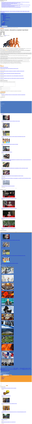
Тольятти (21, 369)
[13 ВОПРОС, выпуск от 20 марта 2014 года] (16, 302)
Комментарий (1, 86)
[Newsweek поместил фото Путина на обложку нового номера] (17, 117)
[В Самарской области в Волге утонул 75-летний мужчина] (16, 324)
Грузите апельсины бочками (6, 20)
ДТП (19, 368)
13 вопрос (4, 22)
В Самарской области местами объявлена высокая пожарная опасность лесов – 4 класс (11, 5)
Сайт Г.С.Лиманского (9, 375)
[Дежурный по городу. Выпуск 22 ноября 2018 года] (17, 194)
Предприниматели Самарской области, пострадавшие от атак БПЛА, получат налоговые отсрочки (16, 178)
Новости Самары (3, 377)
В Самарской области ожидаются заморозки (6, 4)
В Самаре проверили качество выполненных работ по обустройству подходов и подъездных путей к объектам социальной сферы (15, 6)
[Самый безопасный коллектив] (17, 392)
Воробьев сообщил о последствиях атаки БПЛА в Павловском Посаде (10, 73)
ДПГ (15, 368)
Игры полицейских (4, 419)
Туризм (3, 19)
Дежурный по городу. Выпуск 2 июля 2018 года (8, 218)
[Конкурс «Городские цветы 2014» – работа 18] (16, 339)
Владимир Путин (7, 368)
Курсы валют (3, 128)
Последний (3, 114)
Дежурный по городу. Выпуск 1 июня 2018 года (9, 228)
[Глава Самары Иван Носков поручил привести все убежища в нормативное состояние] (16, 309)
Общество (8, 369)
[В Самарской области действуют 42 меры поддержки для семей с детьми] (17, 172)
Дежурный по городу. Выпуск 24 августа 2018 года (9, 208)
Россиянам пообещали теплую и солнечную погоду (9, 403)
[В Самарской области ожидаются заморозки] (17, 182)
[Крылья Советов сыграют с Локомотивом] (16, 332)
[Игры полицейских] (17, 416)
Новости (3, 14)
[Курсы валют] (17, 125)
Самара (15, 369)
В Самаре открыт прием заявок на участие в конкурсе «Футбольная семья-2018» (13, 136)
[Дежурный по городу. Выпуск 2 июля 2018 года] (17, 213)
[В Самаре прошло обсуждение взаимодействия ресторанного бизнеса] (16, 317)
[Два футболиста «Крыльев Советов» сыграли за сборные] (17, 141)
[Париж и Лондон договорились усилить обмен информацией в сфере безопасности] (16, 354)
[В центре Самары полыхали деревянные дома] (16, 347)
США (11, 369)
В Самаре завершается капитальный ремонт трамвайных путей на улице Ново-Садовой (11, 2)
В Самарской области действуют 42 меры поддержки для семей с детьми (9, 3)
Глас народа (4, 18)
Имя (1, 87)
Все (3, 21)
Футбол (28, 369)
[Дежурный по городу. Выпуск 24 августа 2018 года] (17, 203)
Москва (6, 369)
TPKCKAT (6, 35)
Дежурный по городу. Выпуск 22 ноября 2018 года (9, 198)
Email (1, 88)
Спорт (18, 369)
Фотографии (3, 23)
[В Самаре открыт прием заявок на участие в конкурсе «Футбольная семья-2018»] (17, 133)
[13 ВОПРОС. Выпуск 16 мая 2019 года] (17, 148)
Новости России (4, 15)
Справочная (3, 24)
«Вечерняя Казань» (4, 48)
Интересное (4, 16)
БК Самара (4, 368)
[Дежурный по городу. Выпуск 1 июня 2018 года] (17, 223)
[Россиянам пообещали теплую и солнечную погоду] (17, 400)
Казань (1, 65)
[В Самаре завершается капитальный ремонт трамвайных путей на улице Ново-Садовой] (17, 164)
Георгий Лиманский (11, 368)
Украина (24, 369)
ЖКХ (2, 369)
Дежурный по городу (25, 368)
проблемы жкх (5, 370)
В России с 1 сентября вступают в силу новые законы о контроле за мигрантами (12, 78)
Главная (3, 13)
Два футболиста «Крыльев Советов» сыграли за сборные (10, 144)
